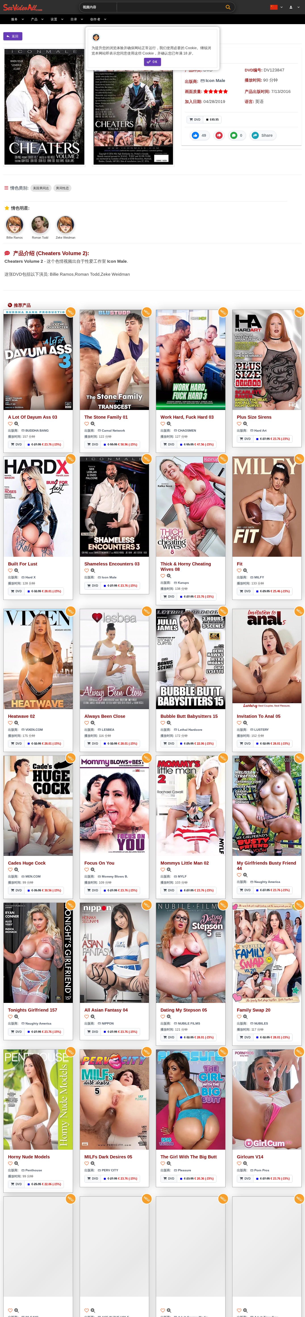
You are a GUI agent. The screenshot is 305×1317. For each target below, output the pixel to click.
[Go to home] (23, 7)
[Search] (229, 7)
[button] (200, 135)
